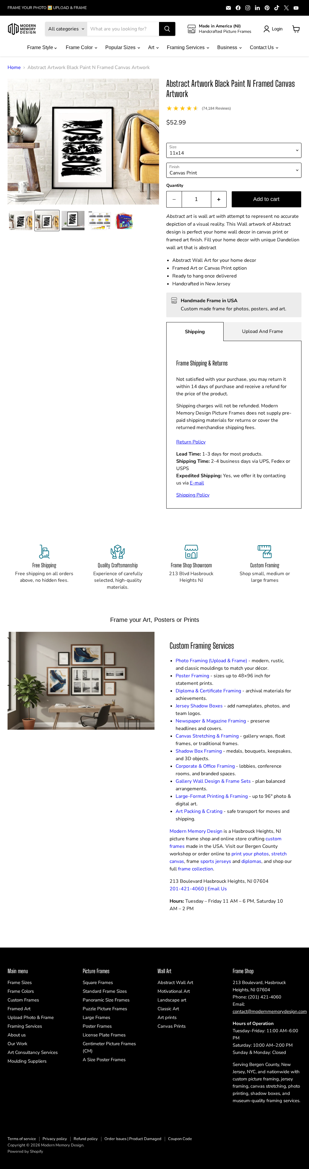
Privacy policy (55, 1139)
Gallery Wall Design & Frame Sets (213, 781)
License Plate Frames (104, 1035)
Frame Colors (21, 991)
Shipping (195, 331)
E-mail (197, 483)
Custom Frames (23, 1000)
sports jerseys (215, 861)
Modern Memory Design (196, 831)
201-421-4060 (187, 888)
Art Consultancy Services (33, 1052)
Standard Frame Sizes (105, 991)
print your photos (250, 854)
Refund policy (86, 1139)
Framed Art (19, 1009)
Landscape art (172, 1000)
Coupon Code (180, 1139)
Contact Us (262, 47)
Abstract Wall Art (175, 982)
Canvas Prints (172, 1026)
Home (14, 67)
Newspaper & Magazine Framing (211, 721)
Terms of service (22, 1139)
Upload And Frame (262, 331)
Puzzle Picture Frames (105, 1009)
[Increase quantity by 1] (219, 199)
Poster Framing (192, 675)
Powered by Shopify (25, 1151)
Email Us (217, 888)
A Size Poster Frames (104, 1060)
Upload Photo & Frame (31, 1017)
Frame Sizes (20, 982)
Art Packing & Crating (199, 811)
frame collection (195, 869)
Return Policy (190, 442)
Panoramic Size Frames (106, 1000)
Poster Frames (97, 1026)
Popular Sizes (121, 47)
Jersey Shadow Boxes (199, 706)
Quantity (174, 185)
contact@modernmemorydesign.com (270, 1011)
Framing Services (186, 47)
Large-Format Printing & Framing (212, 796)
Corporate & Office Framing (205, 766)
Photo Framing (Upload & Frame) (211, 660)
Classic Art (168, 1009)
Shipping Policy (192, 495)
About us (17, 1035)
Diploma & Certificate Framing (208, 691)
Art (151, 47)
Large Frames (96, 1017)
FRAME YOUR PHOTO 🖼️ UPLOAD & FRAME (47, 8)
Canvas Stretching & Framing (207, 736)
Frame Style (40, 47)
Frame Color (80, 47)
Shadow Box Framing (199, 751)
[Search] (167, 29)
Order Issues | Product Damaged (132, 1139)
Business (227, 47)
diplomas (251, 861)
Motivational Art (174, 991)
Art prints (167, 1017)
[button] (20, 220)
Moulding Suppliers (27, 1061)
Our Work (17, 1044)
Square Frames (98, 982)
